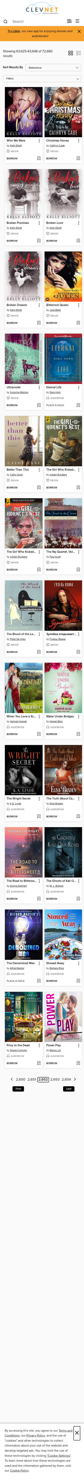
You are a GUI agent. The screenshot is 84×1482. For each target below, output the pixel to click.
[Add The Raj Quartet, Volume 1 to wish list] (78, 570)
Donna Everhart (18, 886)
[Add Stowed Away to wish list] (78, 981)
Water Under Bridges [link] (60, 716)
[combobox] (34, 21)
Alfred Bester (17, 968)
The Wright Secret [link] (18, 798)
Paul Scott (55, 556)
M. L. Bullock (56, 886)
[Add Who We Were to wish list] (38, 158)
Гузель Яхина (57, 639)
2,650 (20, 1079)
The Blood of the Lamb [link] (22, 634)
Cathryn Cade (57, 145)
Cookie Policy (19, 1471)
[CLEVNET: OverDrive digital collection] (42, 8)
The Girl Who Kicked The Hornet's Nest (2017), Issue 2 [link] (61, 470)
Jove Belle (55, 310)
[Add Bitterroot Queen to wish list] (78, 323)
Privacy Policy (35, 1436)
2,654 (66, 1079)
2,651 (32, 1079)
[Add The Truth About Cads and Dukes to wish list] (78, 816)
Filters (10, 78)
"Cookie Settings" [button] (59, 1456)
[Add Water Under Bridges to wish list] (78, 734)
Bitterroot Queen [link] (57, 305)
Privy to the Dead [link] (18, 1045)
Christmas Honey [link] (57, 140)
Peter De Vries (18, 639)
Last (68, 1089)
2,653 (55, 1079)
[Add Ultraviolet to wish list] (38, 405)
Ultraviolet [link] (14, 387)
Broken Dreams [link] (17, 305)
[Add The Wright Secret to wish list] (38, 816)
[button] (70, 54)
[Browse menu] (77, 21)
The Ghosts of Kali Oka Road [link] (61, 881)
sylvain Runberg (58, 474)
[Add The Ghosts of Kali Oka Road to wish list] (78, 899)
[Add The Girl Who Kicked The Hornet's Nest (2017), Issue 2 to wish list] (78, 487)
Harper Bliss (56, 721)
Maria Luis (55, 1050)
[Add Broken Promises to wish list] (38, 241)
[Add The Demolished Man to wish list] (38, 981)
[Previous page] (12, 1079)
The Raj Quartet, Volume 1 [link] (61, 552)
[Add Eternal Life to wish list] (78, 405)
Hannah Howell (18, 721)
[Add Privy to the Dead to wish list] (38, 1063)
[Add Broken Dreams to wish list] (38, 323)
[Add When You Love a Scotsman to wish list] (38, 734)
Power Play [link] (53, 1045)
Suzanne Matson (19, 392)
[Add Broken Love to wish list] (78, 241)
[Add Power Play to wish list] (78, 1063)
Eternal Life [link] (53, 387)
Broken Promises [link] (18, 223)
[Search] (5, 21)
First (18, 1089)
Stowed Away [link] (55, 963)
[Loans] (69, 22)
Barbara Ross (57, 968)
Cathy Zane (16, 474)
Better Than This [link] (18, 470)
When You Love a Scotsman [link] (22, 716)
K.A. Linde (15, 803)
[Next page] (74, 1079)
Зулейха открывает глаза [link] (61, 634)
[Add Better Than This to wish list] (38, 487)
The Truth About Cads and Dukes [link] (61, 798)
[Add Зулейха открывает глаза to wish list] (78, 652)
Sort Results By (13, 67)
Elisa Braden (56, 803)
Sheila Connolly (18, 1050)
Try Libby (14, 31)
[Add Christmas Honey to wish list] (78, 158)
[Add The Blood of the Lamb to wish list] (38, 652)
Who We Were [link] (16, 140)
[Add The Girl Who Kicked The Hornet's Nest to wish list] (38, 570)
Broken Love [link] (54, 223)
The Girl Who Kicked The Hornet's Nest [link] (22, 552)
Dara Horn (55, 392)
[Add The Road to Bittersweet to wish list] (38, 899)
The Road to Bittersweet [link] (22, 881)
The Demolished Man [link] (21, 963)
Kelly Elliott (16, 145)
